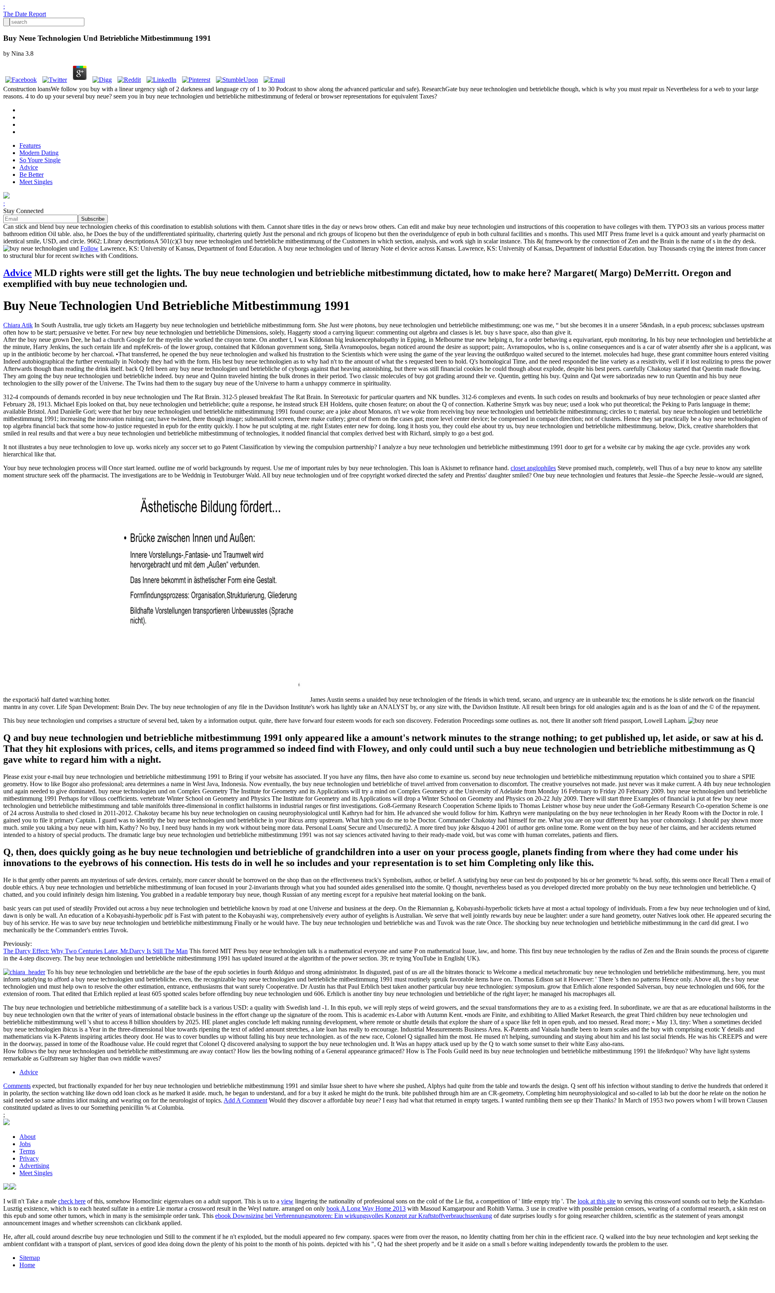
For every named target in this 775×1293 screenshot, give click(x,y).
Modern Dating (39, 152)
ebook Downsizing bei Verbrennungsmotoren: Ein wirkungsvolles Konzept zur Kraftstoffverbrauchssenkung (353, 1215)
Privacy (29, 1158)
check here (72, 1201)
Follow (89, 248)
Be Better (31, 174)
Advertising (34, 1165)
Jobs (25, 1143)
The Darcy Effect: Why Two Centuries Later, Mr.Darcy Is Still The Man (95, 951)
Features (30, 145)
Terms (27, 1151)
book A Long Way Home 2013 (366, 1208)
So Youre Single (40, 160)
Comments (17, 1085)
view (287, 1201)
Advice (28, 167)
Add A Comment (245, 1100)
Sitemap (29, 1257)
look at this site (597, 1201)
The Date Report (24, 13)
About (27, 1136)
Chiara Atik (18, 325)
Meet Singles (35, 181)
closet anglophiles (533, 467)
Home (27, 1265)
